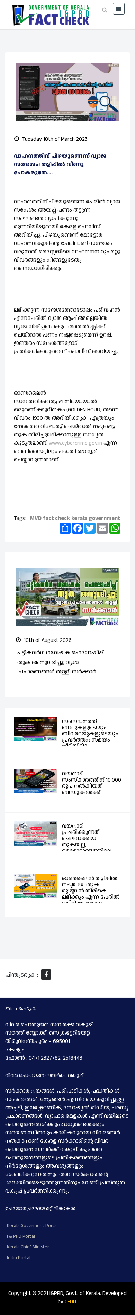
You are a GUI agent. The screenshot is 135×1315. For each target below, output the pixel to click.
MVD (36, 518)
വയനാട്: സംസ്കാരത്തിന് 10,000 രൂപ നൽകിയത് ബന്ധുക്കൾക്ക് (91, 783)
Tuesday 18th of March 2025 (54, 139)
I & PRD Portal (21, 1236)
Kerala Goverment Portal (32, 1225)
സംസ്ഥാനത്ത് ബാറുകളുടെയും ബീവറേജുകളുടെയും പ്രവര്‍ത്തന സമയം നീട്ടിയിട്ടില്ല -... (90, 733)
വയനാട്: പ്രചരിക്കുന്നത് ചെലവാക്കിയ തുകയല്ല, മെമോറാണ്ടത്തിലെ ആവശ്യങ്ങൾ (86, 841)
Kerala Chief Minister (28, 1247)
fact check (56, 518)
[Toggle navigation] (119, 9)
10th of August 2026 (47, 640)
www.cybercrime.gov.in (75, 443)
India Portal (18, 1257)
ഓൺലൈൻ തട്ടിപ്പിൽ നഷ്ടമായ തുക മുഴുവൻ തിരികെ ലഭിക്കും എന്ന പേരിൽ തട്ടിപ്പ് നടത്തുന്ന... (91, 890)
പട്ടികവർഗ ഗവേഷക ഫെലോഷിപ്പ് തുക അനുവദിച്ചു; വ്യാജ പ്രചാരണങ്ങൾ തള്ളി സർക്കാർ (60, 662)
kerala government (95, 518)
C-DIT (71, 1302)
